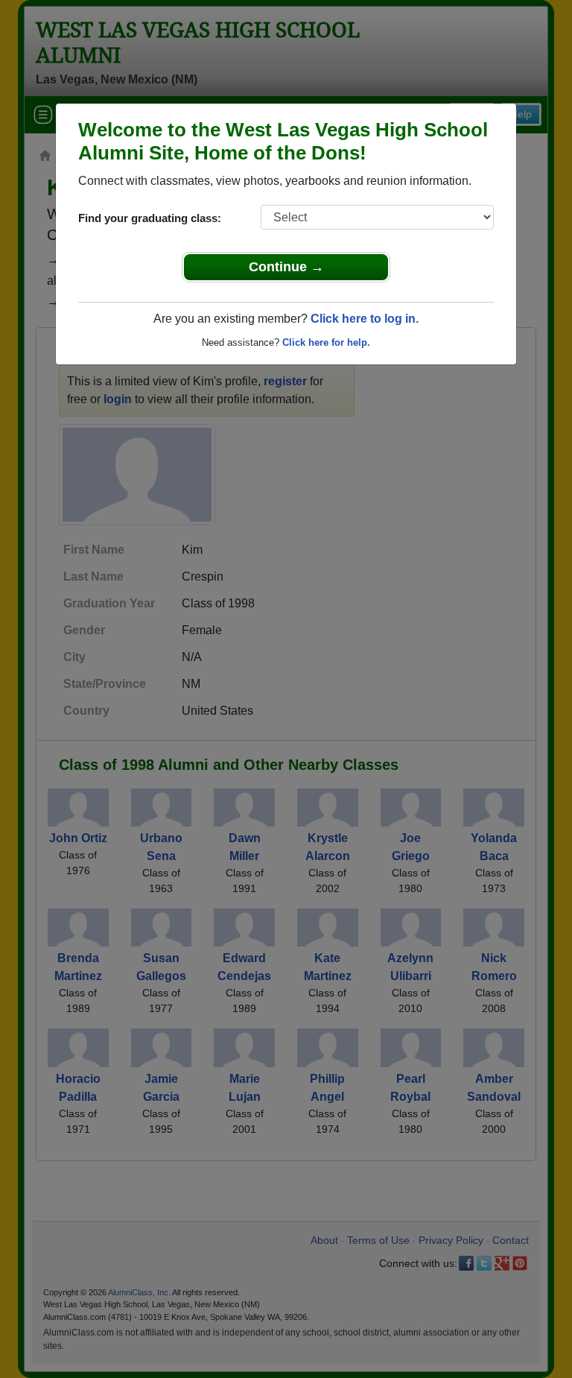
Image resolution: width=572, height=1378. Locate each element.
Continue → (286, 266)
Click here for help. (326, 342)
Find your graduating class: (149, 218)
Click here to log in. (365, 318)
